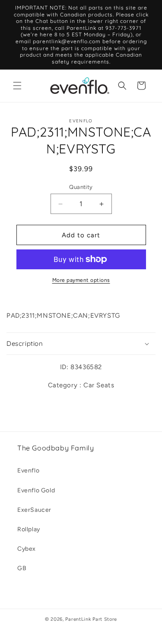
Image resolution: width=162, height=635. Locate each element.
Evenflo (28, 470)
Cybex (26, 548)
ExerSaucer (34, 510)
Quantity (80, 187)
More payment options (81, 280)
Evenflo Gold (36, 490)
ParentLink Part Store (91, 619)
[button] (17, 85)
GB (21, 568)
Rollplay (28, 529)
